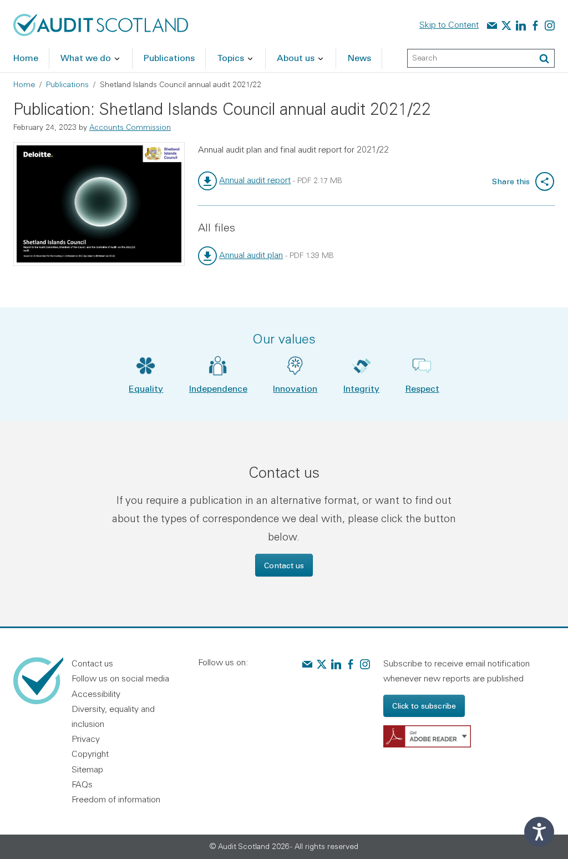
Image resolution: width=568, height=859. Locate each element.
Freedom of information (116, 799)
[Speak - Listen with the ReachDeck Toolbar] (539, 832)
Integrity (361, 388)
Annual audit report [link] (255, 179)
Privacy (86, 738)
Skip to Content (449, 24)
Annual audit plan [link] (251, 254)
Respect (422, 388)
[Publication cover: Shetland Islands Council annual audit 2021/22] (99, 203)
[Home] (100, 23)
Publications (67, 84)
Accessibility (96, 693)
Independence (218, 388)
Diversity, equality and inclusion (113, 716)
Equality (146, 388)
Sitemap (87, 769)
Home (24, 84)
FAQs (82, 784)
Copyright (90, 753)
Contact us (284, 565)
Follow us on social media (120, 678)
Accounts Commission (130, 127)
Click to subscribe (424, 705)
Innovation (295, 388)
